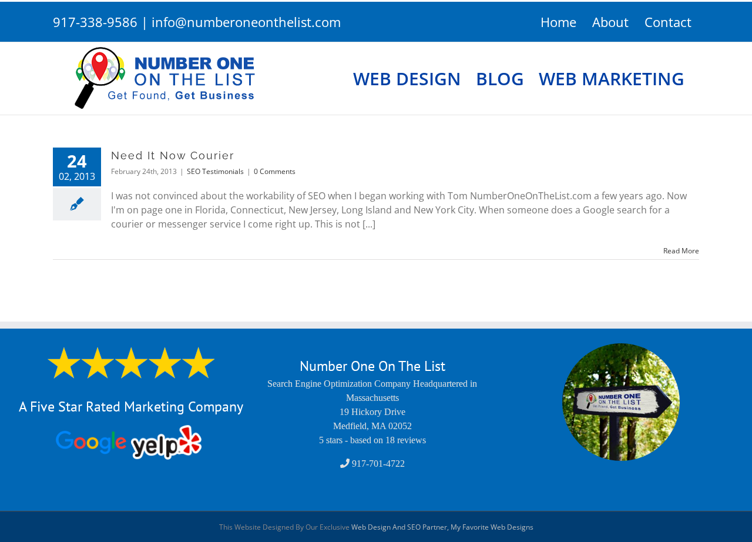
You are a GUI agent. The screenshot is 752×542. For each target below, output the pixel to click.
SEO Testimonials (215, 171)
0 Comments (275, 171)
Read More (681, 251)
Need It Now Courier (172, 155)
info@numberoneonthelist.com (246, 22)
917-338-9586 (95, 22)
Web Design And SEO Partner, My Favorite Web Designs (442, 527)
